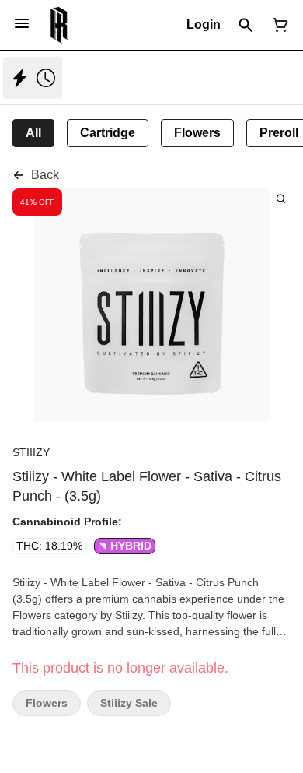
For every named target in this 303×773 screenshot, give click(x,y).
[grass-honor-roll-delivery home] (59, 24)
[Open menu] (21, 23)
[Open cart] (277, 25)
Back (45, 174)
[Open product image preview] (281, 198)
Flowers (47, 703)
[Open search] (246, 25)
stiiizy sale (129, 703)
